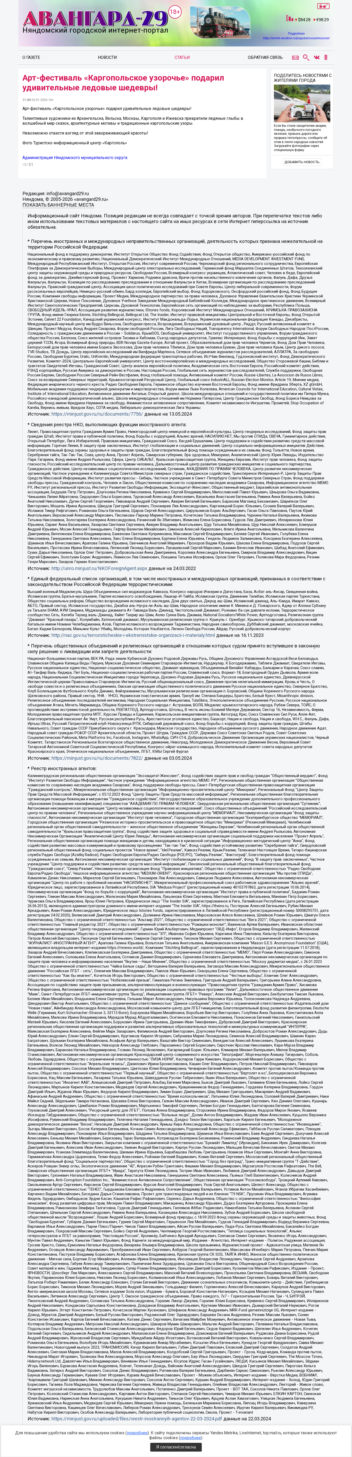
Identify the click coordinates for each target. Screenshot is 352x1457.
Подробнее (296, 33)
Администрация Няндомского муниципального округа (74, 157)
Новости (107, 57)
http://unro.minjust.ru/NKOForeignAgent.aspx (99, 568)
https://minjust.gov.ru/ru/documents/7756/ (97, 414)
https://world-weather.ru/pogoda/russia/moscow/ (296, 38)
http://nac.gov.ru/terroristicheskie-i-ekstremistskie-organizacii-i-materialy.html (133, 635)
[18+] (95, 23)
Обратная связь (265, 57)
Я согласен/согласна (176, 1447)
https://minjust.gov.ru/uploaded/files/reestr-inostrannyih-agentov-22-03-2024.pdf (137, 1419)
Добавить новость (302, 162)
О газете (31, 57)
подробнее (137, 1432)
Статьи (182, 57)
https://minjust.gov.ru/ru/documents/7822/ (97, 758)
